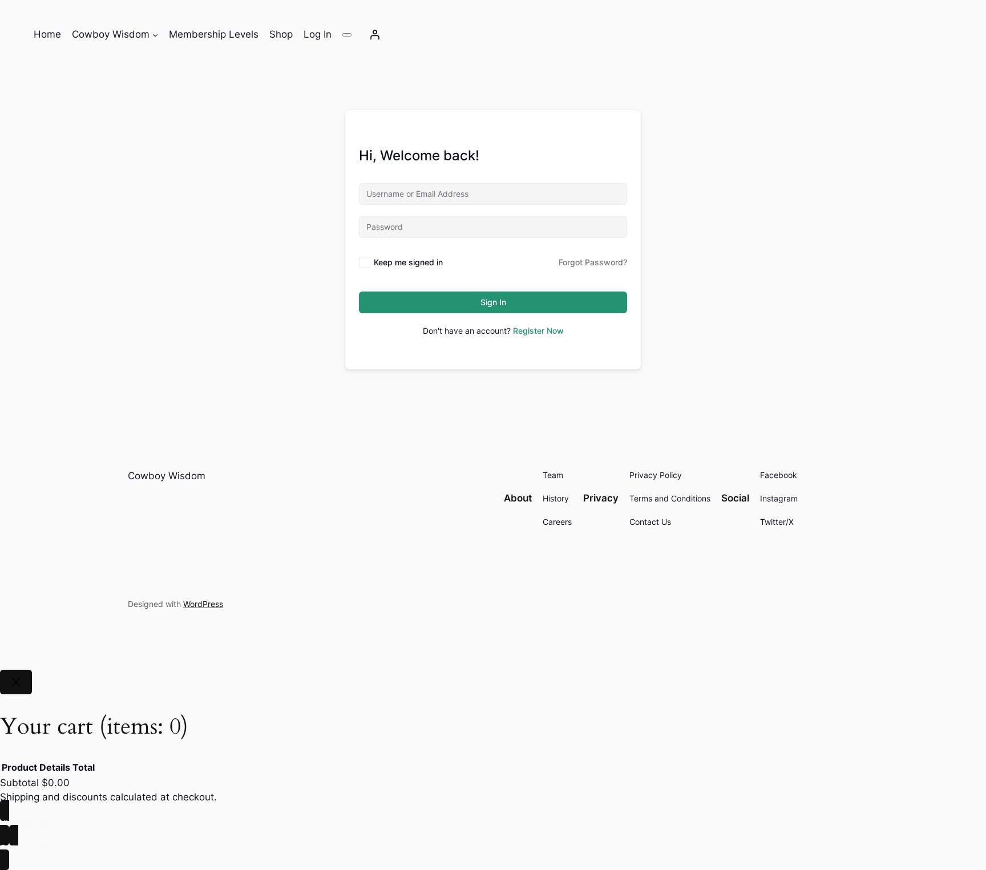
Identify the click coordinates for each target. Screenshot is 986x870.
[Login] (375, 35)
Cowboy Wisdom (166, 475)
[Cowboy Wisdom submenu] (155, 35)
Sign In (493, 302)
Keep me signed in (408, 262)
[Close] (16, 682)
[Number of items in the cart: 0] (346, 35)
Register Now (538, 330)
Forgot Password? (593, 262)
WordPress (203, 604)
